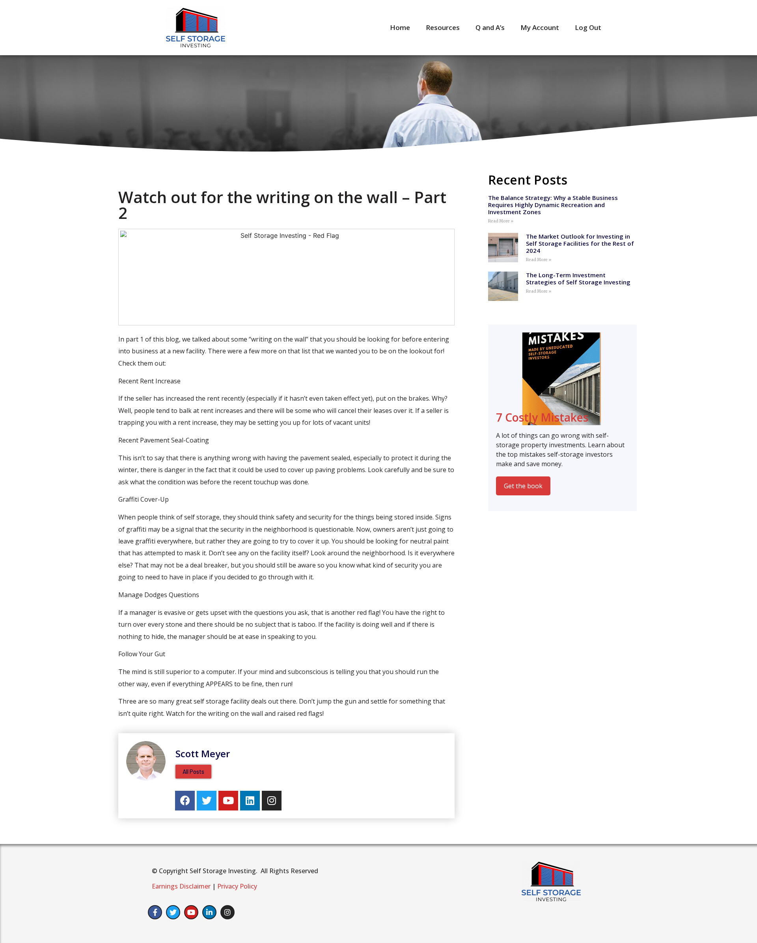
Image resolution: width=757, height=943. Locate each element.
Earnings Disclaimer (181, 886)
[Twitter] (206, 800)
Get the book (523, 486)
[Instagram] (272, 800)
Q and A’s (490, 27)
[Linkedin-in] (209, 912)
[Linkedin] (250, 800)
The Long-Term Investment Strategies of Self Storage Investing (578, 278)
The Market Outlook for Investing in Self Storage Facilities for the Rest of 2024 (580, 243)
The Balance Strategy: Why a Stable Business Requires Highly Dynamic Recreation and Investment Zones (553, 205)
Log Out (588, 27)
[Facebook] (185, 800)
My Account (539, 27)
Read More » (500, 221)
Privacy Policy (237, 886)
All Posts (193, 771)
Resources (443, 27)
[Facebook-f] (155, 912)
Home (400, 27)
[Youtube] (228, 800)
